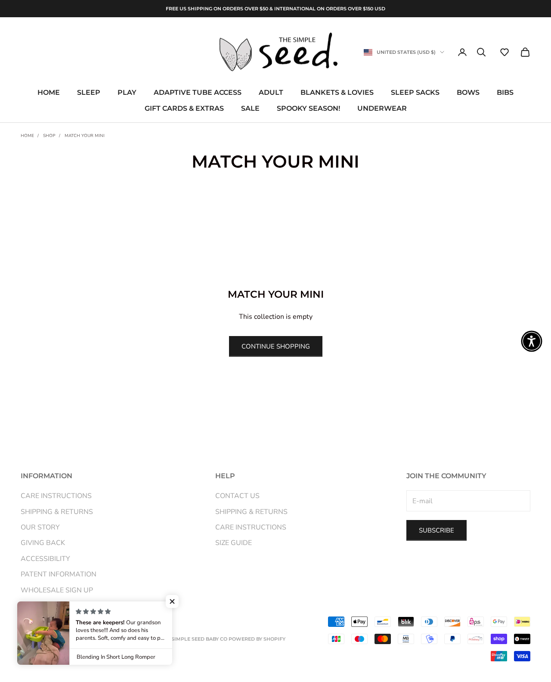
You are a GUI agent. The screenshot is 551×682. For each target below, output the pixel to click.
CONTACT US (237, 496)
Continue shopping (275, 346)
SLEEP (88, 93)
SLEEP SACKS (415, 93)
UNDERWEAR (382, 108)
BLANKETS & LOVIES (337, 93)
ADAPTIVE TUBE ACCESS (197, 93)
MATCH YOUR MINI (85, 136)
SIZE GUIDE (233, 543)
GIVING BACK (43, 543)
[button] (504, 52)
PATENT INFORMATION (58, 574)
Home (27, 136)
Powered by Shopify (257, 639)
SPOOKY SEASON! (308, 108)
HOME (48, 93)
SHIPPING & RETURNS (57, 512)
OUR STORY (40, 527)
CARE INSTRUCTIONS (56, 496)
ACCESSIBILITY (45, 559)
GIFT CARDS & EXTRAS (184, 108)
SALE (250, 108)
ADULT (271, 93)
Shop (49, 136)
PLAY (127, 93)
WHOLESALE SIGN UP (57, 590)
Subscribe (436, 530)
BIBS (505, 93)
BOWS (468, 93)
